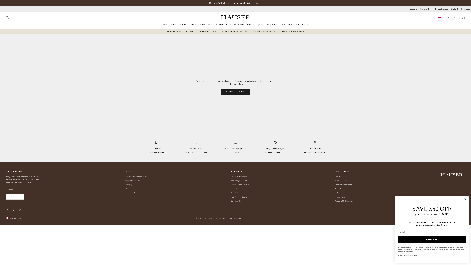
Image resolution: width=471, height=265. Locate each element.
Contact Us (156, 148)
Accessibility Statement (344, 201)
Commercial (465, 9)
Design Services (441, 9)
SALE (283, 24)
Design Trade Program (275, 148)
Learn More (189, 32)
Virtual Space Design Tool (241, 197)
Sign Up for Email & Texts (135, 193)
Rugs (228, 24)
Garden (183, 24)
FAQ (126, 189)
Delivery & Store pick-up (235, 148)
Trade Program (236, 189)
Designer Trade (426, 9)
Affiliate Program (237, 193)
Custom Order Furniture (240, 185)
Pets (290, 24)
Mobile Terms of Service (344, 193)
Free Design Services (315, 148)
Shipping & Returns (132, 180)
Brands (305, 24)
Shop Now (243, 32)
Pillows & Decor (215, 24)
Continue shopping (235, 92)
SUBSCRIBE (431, 240)
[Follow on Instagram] (13, 209)
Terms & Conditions (342, 189)
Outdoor (173, 24)
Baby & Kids (272, 24)
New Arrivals (211, 32)
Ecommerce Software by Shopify (230, 218)
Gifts (297, 24)
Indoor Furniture (197, 24)
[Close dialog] (465, 199)
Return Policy (196, 148)
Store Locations (341, 180)
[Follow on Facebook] (7, 209)
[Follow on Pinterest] (20, 209)
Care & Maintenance (239, 176)
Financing (128, 185)
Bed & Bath (239, 24)
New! (165, 24)
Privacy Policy (340, 197)
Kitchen (250, 24)
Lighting (260, 24)
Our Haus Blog (236, 201)
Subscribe (15, 197)
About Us (338, 176)
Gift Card (454, 9)
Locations (414, 9)
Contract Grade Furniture (344, 185)
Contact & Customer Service (136, 176)
